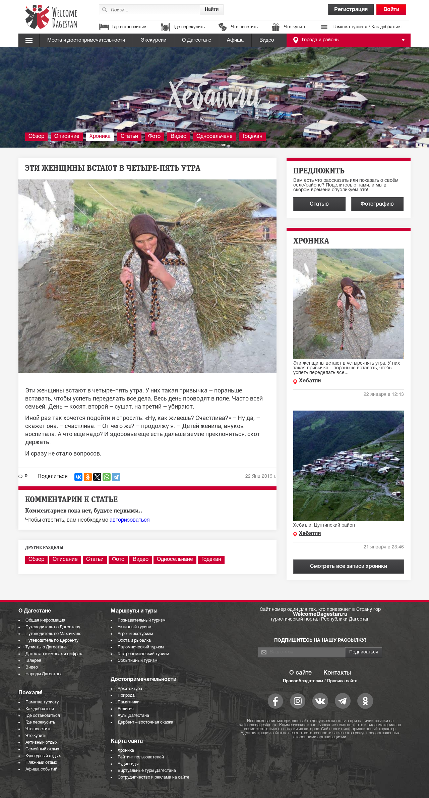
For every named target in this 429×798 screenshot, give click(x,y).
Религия (126, 709)
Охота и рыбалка (134, 640)
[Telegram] (116, 477)
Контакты (337, 673)
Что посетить (244, 27)
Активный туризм (134, 627)
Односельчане (214, 136)
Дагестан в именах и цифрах (53, 654)
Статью (319, 204)
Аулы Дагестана (133, 715)
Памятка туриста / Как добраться (367, 27)
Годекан (252, 136)
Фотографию (377, 204)
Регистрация (351, 9)
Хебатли (310, 381)
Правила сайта (342, 681)
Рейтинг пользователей (141, 757)
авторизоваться (130, 520)
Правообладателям (303, 681)
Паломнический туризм (141, 647)
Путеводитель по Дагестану (52, 627)
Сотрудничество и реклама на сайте (153, 777)
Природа (126, 695)
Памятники (128, 702)
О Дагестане (196, 40)
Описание (66, 136)
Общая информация (45, 620)
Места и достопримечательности (86, 40)
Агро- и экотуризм (135, 634)
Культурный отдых (43, 756)
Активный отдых (41, 742)
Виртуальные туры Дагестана (147, 771)
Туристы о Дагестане (46, 647)
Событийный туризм (138, 660)
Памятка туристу (42, 702)
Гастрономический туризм (143, 654)
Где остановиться (129, 27)
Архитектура (130, 689)
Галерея (33, 660)
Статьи (129, 136)
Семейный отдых (42, 749)
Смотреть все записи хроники (348, 566)
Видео (266, 40)
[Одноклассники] (88, 477)
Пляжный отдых (41, 762)
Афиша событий (41, 769)
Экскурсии (153, 40)
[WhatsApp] (107, 477)
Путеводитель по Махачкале (53, 634)
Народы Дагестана (44, 674)
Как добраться (39, 709)
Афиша (235, 40)
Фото (154, 136)
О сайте (300, 673)
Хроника (100, 136)
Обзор (36, 136)
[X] (97, 477)
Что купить (295, 27)
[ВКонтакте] (78, 477)
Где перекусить (189, 27)
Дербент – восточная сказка (145, 722)
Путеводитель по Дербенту (51, 640)
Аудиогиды (128, 764)
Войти (391, 9)
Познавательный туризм (142, 620)
